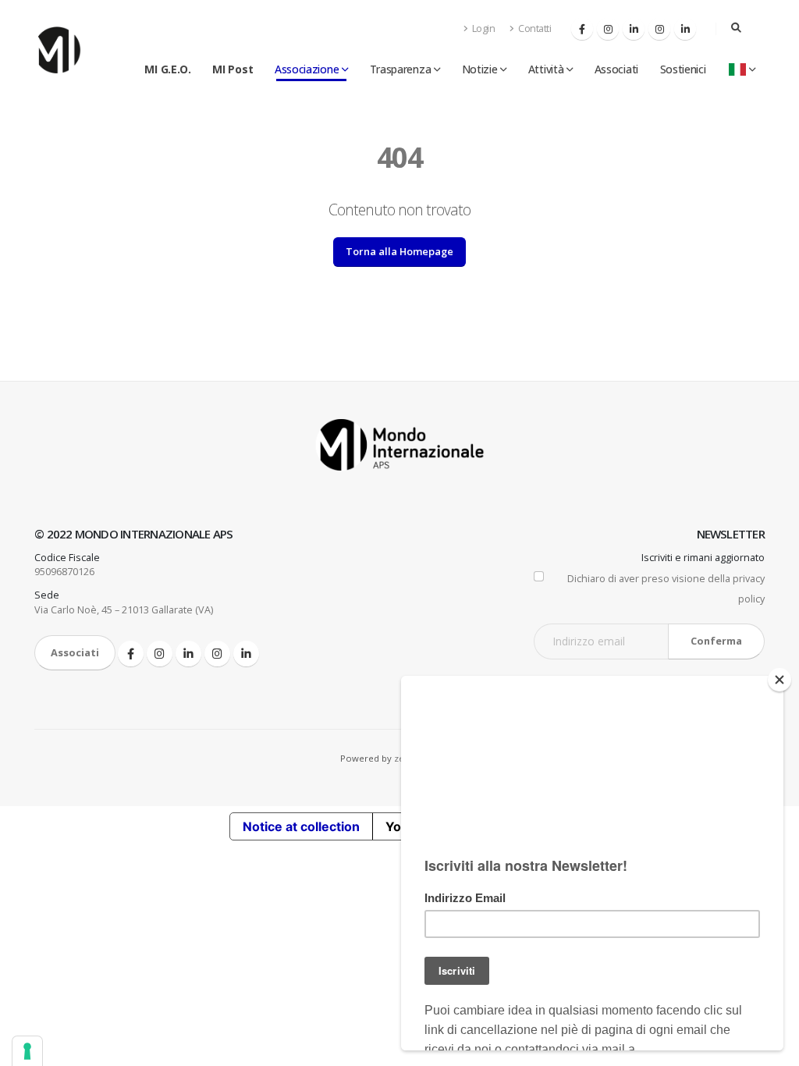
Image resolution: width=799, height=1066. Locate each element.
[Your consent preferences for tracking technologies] (27, 1051)
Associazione (307, 69)
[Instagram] (608, 29)
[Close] (779, 679)
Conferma (716, 641)
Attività (546, 69)
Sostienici (683, 69)
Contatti (534, 28)
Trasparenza (400, 69)
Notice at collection (301, 826)
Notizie (480, 69)
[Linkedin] (634, 29)
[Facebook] (582, 29)
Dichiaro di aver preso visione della (666, 589)
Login (482, 28)
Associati (616, 69)
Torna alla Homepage (399, 251)
